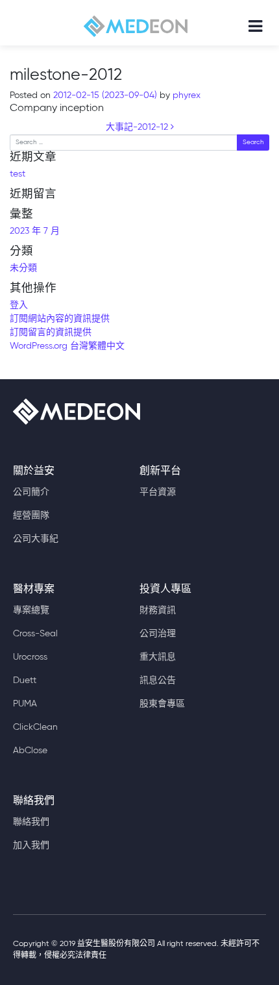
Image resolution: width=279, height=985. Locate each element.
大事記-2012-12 (138, 127)
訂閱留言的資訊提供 (50, 332)
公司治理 (158, 633)
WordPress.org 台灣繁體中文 (67, 346)
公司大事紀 (35, 538)
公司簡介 (31, 492)
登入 (19, 305)
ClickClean (35, 727)
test (17, 174)
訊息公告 (158, 680)
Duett (24, 680)
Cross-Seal (35, 633)
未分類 (23, 268)
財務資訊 (158, 610)
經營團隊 (31, 515)
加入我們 (31, 845)
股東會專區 (162, 703)
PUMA (25, 703)
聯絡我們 (31, 822)
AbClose (30, 750)
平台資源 (158, 492)
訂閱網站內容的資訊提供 (60, 318)
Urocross (30, 657)
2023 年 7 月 (35, 231)
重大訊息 (158, 657)
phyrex (185, 95)
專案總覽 (31, 610)
